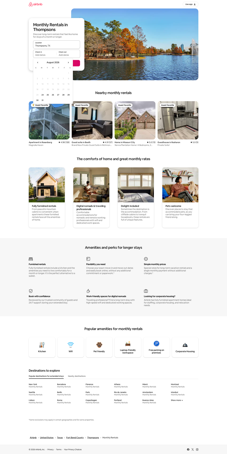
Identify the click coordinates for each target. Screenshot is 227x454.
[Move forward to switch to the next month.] (68, 62)
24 (42, 95)
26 (53, 95)
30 (37, 100)
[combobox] (56, 45)
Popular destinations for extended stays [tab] (46, 376)
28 (63, 95)
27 (58, 95)
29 (68, 95)
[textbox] (44, 55)
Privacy (50, 449)
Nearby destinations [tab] (77, 376)
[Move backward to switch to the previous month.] (38, 62)
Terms (58, 449)
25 (48, 95)
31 (42, 100)
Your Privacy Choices (73, 449)
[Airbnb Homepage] (35, 4)
